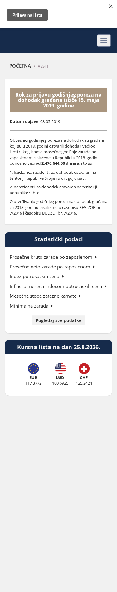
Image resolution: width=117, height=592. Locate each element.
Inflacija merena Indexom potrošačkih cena (56, 286)
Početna (20, 66)
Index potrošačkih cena (35, 276)
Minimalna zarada (30, 306)
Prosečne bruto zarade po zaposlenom (52, 257)
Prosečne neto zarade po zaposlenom (50, 266)
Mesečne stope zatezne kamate (44, 296)
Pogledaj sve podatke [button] (58, 320)
